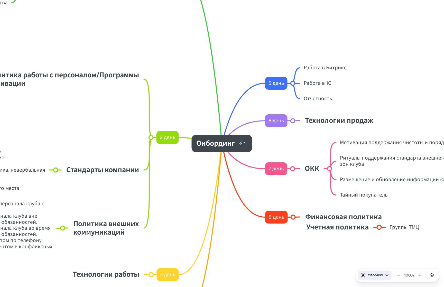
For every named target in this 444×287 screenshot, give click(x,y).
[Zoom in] (419, 275)
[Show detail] (432, 275)
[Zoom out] (398, 275)
